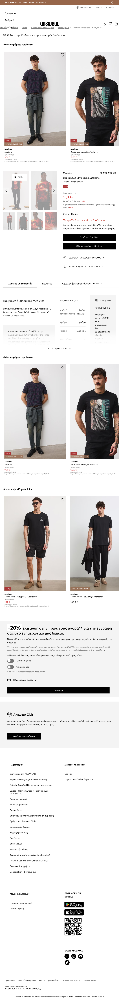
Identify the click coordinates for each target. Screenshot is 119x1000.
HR (16, 989)
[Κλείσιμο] (111, 2)
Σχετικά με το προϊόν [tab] (20, 283)
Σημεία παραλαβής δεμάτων (78, 779)
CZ (11, 989)
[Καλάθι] (116, 24)
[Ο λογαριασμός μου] (104, 24)
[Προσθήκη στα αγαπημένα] (62, 54)
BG (6, 989)
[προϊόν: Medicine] (35, 99)
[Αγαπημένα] (110, 24)
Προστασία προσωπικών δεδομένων (20, 980)
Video (21, 177)
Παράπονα (15, 838)
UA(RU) (37, 989)
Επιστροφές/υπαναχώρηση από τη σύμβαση (32, 815)
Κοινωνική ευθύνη (19, 849)
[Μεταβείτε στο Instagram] (73, 956)
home (8, 33)
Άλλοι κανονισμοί (18, 799)
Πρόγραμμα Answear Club (22, 821)
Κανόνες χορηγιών (19, 804)
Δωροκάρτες (16, 810)
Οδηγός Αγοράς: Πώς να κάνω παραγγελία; (31, 785)
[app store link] (74, 912)
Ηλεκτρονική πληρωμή (21, 903)
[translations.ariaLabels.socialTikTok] (67, 962)
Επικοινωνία (16, 843)
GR (14, 989)
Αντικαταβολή (17, 908)
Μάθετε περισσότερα (24, 736)
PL (24, 989)
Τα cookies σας (90, 980)
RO (26, 989)
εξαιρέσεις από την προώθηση (92, 650)
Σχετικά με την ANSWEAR (23, 773)
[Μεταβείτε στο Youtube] (80, 956)
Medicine (67, 173)
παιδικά (9, 27)
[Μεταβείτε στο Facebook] (66, 956)
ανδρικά (9, 20)
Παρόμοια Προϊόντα (89, 237)
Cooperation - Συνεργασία (23, 871)
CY (9, 989)
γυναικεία (10, 13)
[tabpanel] (59, 319)
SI (28, 989)
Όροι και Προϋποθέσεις (49, 980)
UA (33, 989)
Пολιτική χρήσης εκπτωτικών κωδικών (29, 860)
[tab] (82, 283)
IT (22, 989)
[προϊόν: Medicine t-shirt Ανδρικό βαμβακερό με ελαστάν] (35, 543)
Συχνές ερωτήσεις (19, 832)
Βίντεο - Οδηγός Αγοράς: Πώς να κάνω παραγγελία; (29, 792)
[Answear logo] (49, 24)
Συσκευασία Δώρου (20, 827)
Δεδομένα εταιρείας (71, 980)
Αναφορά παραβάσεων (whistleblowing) (30, 855)
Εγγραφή (58, 690)
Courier (68, 773)
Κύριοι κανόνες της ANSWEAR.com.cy (28, 779)
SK (30, 989)
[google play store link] (74, 904)
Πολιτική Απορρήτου (20, 866)
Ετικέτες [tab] (47, 283)
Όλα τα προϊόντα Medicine (89, 246)
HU (19, 989)
